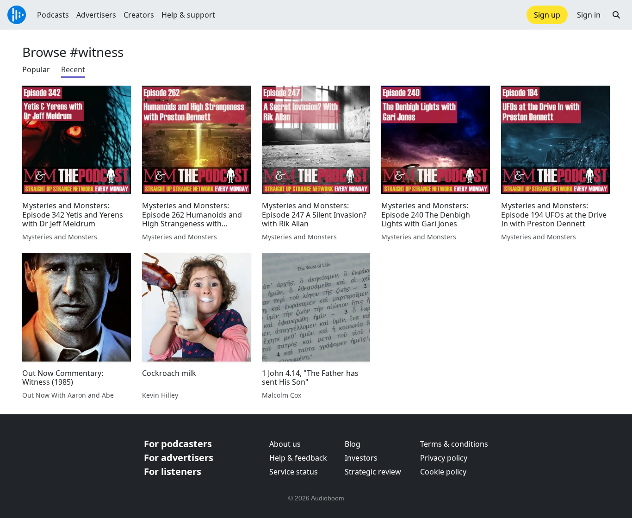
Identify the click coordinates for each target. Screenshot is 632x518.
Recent (73, 69)
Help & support (188, 15)
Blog (352, 444)
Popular (36, 69)
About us (285, 444)
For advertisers (178, 457)
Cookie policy (443, 472)
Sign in (589, 15)
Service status (293, 472)
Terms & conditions (454, 444)
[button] (616, 15)
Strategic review (373, 472)
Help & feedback (298, 458)
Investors (361, 458)
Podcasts (53, 15)
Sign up (547, 15)
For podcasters (178, 443)
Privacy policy (443, 458)
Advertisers (96, 15)
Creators (139, 15)
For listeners (172, 471)
